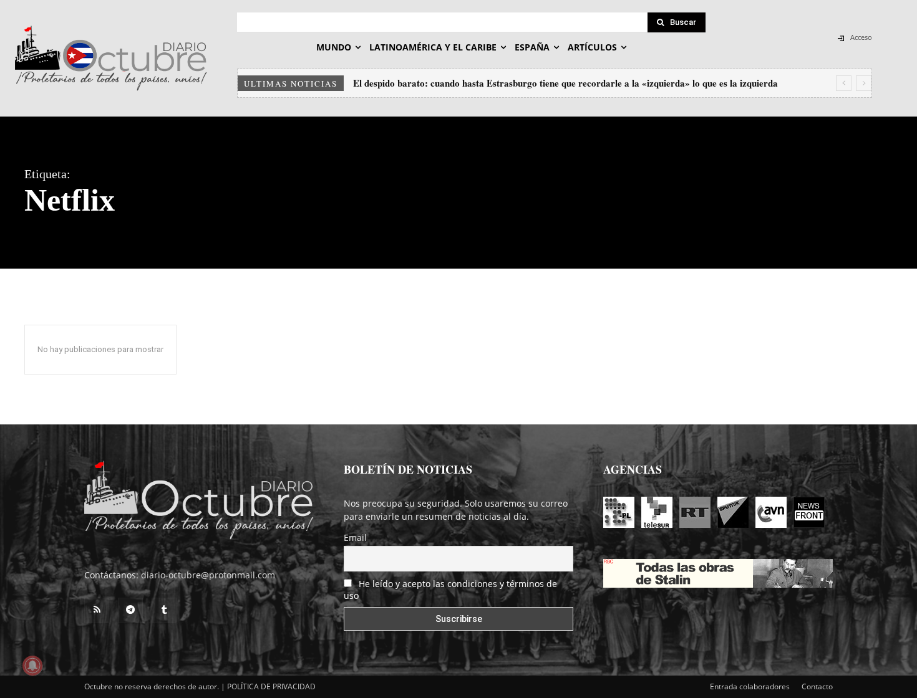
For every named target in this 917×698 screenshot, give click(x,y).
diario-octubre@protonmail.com (208, 575)
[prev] (844, 83)
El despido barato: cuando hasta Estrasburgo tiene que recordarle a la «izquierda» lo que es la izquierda (565, 83)
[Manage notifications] (32, 666)
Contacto (817, 686)
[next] (863, 83)
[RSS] (96, 610)
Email (355, 537)
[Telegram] (130, 610)
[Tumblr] (164, 610)
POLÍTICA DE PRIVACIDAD (271, 686)
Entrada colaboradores (750, 686)
